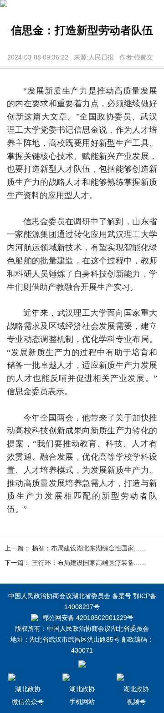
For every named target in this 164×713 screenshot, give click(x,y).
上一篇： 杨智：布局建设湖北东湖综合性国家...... (75, 548)
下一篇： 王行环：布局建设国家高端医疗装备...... (75, 562)
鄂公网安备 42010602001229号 (87, 617)
